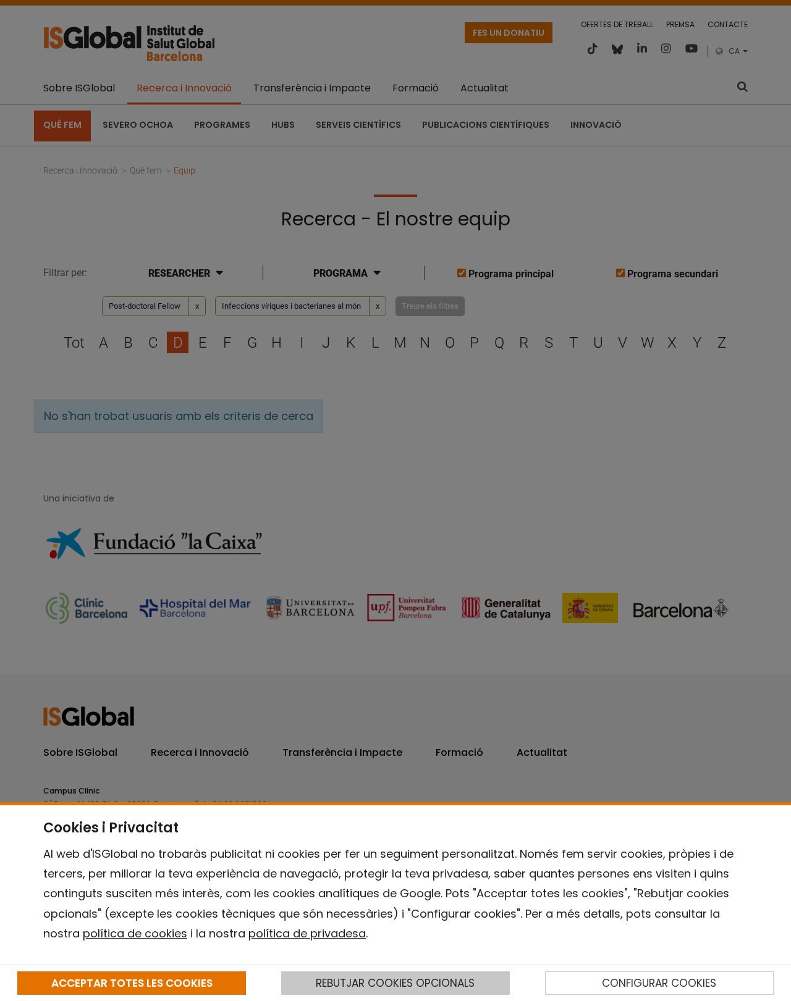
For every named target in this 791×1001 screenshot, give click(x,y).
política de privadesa (307, 933)
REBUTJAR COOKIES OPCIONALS (395, 983)
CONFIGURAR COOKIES (659, 983)
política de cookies (135, 933)
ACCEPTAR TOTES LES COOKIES (132, 983)
